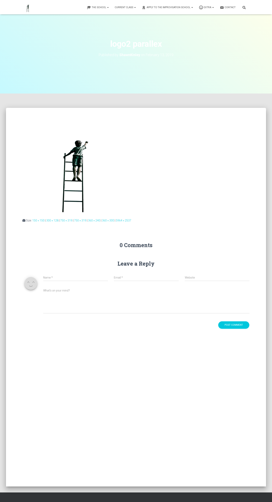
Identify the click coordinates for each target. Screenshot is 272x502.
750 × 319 (66, 220)
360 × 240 (94, 220)
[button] (108, 7)
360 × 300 (108, 220)
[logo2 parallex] (136, 163)
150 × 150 (38, 220)
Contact (230, 7)
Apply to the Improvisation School (169, 7)
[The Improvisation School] (34, 7)
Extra (208, 7)
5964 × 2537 (123, 220)
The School (99, 7)
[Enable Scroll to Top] (264, 494)
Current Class (124, 7)
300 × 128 (52, 220)
